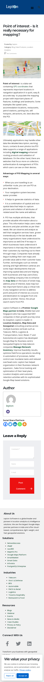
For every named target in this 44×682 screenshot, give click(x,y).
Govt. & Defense (16, 580)
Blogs (9, 610)
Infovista (11, 563)
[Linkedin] (15, 424)
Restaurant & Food (17, 598)
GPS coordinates (20, 86)
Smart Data (12, 560)
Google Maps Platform (16, 555)
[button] (32, 8)
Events (10, 616)
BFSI (10, 583)
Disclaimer (11, 628)
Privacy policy (25, 670)
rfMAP (9, 546)
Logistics (12, 592)
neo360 (10, 549)
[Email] (8, 411)
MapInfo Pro (12, 552)
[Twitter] (10, 424)
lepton (9, 405)
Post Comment (20, 485)
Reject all (9, 676)
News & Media (13, 619)
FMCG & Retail (15, 589)
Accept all (23, 676)
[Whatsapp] (20, 424)
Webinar (10, 613)
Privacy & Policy (14, 625)
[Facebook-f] (7, 644)
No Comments (11, 53)
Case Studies (12, 622)
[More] (24, 424)
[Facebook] (5, 424)
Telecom (12, 577)
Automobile (13, 586)
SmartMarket (12, 557)
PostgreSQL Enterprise (16, 566)
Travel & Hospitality (17, 595)
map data (10, 280)
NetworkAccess (13, 543)
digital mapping (20, 152)
